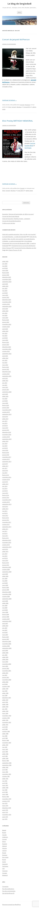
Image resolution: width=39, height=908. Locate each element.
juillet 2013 (5, 509)
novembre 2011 (6, 522)
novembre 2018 (6, 434)
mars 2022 (5, 365)
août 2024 (5, 308)
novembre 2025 (6, 279)
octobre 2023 (6, 326)
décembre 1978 (6, 808)
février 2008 (5, 614)
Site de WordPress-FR (8, 893)
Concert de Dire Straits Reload (10, 216)
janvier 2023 (5, 344)
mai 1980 (4, 790)
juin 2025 (4, 288)
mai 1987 (4, 747)
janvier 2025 (5, 297)
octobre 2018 (6, 437)
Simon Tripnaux (6, 248)
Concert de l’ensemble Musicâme (11, 221)
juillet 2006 (5, 653)
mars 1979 (5, 805)
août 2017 (5, 464)
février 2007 (5, 637)
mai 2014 (4, 488)
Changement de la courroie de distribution (23, 246)
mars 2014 (5, 493)
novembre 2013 (6, 500)
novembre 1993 (6, 715)
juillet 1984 (5, 758)
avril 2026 (5, 268)
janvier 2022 (5, 369)
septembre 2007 (6, 621)
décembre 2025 (6, 277)
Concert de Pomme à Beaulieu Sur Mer (25, 248)
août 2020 (5, 394)
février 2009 (5, 587)
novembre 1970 (6, 814)
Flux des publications (8, 889)
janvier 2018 (5, 455)
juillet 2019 (5, 419)
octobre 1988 (6, 731)
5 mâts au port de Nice (8, 223)
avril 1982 (5, 769)
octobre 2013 (6, 502)
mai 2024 (4, 315)
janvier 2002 (5, 668)
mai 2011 (4, 531)
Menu (19, 12)
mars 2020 (5, 403)
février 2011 (5, 538)
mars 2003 (5, 662)
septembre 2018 (6, 439)
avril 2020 (5, 401)
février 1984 (5, 760)
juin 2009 (4, 578)
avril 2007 (5, 632)
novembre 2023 (6, 324)
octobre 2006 (6, 646)
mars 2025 (5, 295)
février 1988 (5, 740)
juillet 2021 (5, 380)
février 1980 (5, 796)
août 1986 (5, 751)
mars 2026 (5, 270)
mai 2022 (4, 362)
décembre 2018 (6, 432)
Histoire (4, 848)
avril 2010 (5, 558)
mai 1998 (4, 695)
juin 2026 (4, 264)
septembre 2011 (6, 527)
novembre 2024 (6, 302)
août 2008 (5, 601)
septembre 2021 (6, 376)
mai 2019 (4, 423)
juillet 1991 (5, 724)
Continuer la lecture (9, 100)
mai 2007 (4, 630)
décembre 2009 (6, 567)
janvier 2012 (5, 520)
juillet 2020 (5, 396)
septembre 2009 (6, 572)
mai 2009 (4, 581)
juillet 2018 (5, 441)
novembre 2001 (6, 671)
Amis (9, 107)
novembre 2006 (6, 644)
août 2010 (5, 549)
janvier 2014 (5, 497)
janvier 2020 (5, 407)
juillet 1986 (5, 754)
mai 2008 (4, 608)
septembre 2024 (6, 306)
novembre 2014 (6, 477)
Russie (4, 859)
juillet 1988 (5, 733)
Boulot (4, 832)
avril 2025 (5, 293)
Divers (4, 841)
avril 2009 (5, 583)
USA (3, 868)
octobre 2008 (6, 596)
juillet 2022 (5, 358)
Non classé (5, 857)
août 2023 (5, 329)
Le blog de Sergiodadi (19, 3)
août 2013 (5, 506)
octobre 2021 (6, 374)
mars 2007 (5, 635)
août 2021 (5, 378)
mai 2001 (4, 675)
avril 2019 (5, 425)
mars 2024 (5, 317)
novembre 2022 (6, 349)
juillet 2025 (5, 286)
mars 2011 (5, 536)
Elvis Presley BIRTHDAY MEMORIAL (17, 121)
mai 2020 (4, 398)
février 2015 (5, 475)
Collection (5, 837)
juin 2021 (4, 383)
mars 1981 (5, 785)
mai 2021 (4, 385)
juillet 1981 (5, 778)
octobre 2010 (6, 545)
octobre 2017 (6, 459)
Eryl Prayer (28, 148)
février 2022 (5, 367)
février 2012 (5, 518)
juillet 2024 (5, 311)
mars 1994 (5, 713)
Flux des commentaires (8, 891)
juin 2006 (4, 655)
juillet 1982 (5, 767)
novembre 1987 (6, 742)
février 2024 (5, 320)
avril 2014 (5, 491)
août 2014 (5, 482)
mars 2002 (5, 666)
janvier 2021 (5, 389)
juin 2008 (4, 605)
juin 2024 (4, 313)
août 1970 (5, 817)
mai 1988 (4, 736)
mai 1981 (4, 781)
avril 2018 (5, 448)
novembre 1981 (6, 774)
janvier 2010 (5, 565)
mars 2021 (5, 387)
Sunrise (32, 143)
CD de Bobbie (28, 241)
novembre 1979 (6, 799)
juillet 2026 (5, 261)
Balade (4, 830)
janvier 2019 (5, 430)
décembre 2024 (6, 299)
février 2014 (5, 495)
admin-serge (29, 190)
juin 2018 (4, 443)
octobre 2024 (6, 304)
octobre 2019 (6, 412)
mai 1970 (4, 819)
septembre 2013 (6, 504)
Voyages (4, 873)
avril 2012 (5, 513)
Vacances (4, 871)
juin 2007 (4, 628)
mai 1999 (4, 691)
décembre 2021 (6, 371)
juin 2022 (4, 360)
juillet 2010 (5, 551)
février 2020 (5, 405)
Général (4, 846)
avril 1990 (5, 727)
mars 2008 (5, 612)
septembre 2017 (6, 461)
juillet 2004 (5, 659)
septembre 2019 (6, 414)
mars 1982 (5, 772)
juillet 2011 (5, 529)
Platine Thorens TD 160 (15, 250)
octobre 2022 (6, 351)
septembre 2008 (6, 599)
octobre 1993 (6, 718)
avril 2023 (5, 338)
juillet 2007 (5, 626)
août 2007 (5, 623)
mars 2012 (5, 515)
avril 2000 (5, 684)
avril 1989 (5, 729)
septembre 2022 (6, 353)
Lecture (4, 850)
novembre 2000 (6, 680)
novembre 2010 (6, 542)
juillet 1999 (5, 689)
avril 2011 (5, 533)
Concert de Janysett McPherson (16, 39)
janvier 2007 (5, 639)
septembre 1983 (6, 763)
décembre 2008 (6, 592)
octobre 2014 (6, 479)
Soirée (4, 862)
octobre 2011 (6, 524)
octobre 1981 (6, 776)
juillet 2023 (5, 331)
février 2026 (5, 272)
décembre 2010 (6, 540)
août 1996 (5, 702)
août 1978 (5, 810)
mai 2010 (4, 556)
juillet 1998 (5, 693)
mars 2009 (5, 585)
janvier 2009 (5, 590)
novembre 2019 (6, 410)
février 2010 (5, 563)
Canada (4, 835)
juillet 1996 (5, 704)
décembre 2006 (6, 641)
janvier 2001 (5, 677)
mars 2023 (5, 340)
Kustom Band (29, 145)
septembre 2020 (6, 392)
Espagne (4, 844)
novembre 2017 (6, 457)
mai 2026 (4, 266)
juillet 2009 (5, 576)
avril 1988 (5, 738)
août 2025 (5, 284)
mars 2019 (5, 428)
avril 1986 (5, 756)
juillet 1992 (5, 720)
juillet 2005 (5, 657)
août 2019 (5, 416)
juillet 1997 (5, 700)
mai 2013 (4, 511)
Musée (4, 853)
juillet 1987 (5, 745)
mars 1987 (5, 749)
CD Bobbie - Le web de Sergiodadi (11, 241)
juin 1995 (4, 709)
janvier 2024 (5, 322)
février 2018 (5, 452)
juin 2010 (4, 554)
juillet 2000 (5, 682)
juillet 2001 (5, 673)
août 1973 (5, 812)
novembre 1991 (6, 722)
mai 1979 (4, 803)
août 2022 (5, 356)
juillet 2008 (5, 603)
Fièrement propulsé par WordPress (11, 904)
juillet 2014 (5, 484)
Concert (22, 105)
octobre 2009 (6, 569)
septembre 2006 (6, 648)
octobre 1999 (6, 686)
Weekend (5, 875)
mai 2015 (4, 473)
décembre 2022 (6, 347)
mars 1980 (5, 794)
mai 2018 (4, 446)
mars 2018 (5, 450)
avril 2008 (5, 610)
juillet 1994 (5, 711)
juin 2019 (4, 421)
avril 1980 (5, 792)
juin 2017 (4, 468)
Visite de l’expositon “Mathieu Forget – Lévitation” (16, 219)
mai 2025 (4, 290)
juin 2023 (4, 333)
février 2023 (5, 342)
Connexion (5, 886)
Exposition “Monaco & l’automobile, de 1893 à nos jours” (18, 214)
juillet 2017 (5, 466)
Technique (5, 866)
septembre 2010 (6, 547)
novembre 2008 (6, 594)
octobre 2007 (6, 619)
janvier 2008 (5, 617)
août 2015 (5, 470)
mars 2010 (5, 560)
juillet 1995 (5, 706)
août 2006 (5, 650)
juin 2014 (4, 486)
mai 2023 (4, 335)
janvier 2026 (5, 275)
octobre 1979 (6, 801)
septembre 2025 (6, 281)
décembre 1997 (6, 697)
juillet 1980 (5, 787)
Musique (27, 105)
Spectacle (5, 864)
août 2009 (5, 574)
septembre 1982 (6, 765)
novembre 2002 (6, 664)
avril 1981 (5, 783)
